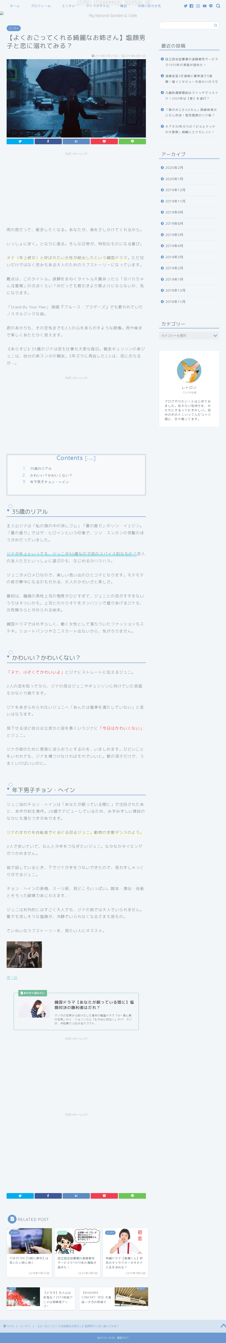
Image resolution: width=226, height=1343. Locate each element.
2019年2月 (174, 268)
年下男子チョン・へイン (49, 482)
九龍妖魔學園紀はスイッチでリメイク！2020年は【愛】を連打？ (191, 95)
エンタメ (14, 28)
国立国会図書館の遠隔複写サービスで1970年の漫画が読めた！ (191, 62)
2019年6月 (174, 223)
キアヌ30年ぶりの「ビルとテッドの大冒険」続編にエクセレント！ (190, 129)
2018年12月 (175, 290)
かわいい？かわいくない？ (51, 475)
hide (90, 459)
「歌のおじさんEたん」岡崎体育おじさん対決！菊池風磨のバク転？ (191, 112)
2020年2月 (174, 167)
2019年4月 (174, 246)
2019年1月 (174, 279)
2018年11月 (175, 301)
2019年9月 (174, 212)
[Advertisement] (76, 189)
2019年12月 (175, 190)
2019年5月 (174, 234)
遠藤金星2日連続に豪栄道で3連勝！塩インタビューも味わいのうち (191, 79)
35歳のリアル (41, 468)
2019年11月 (175, 201)
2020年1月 (174, 179)
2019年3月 (174, 257)
